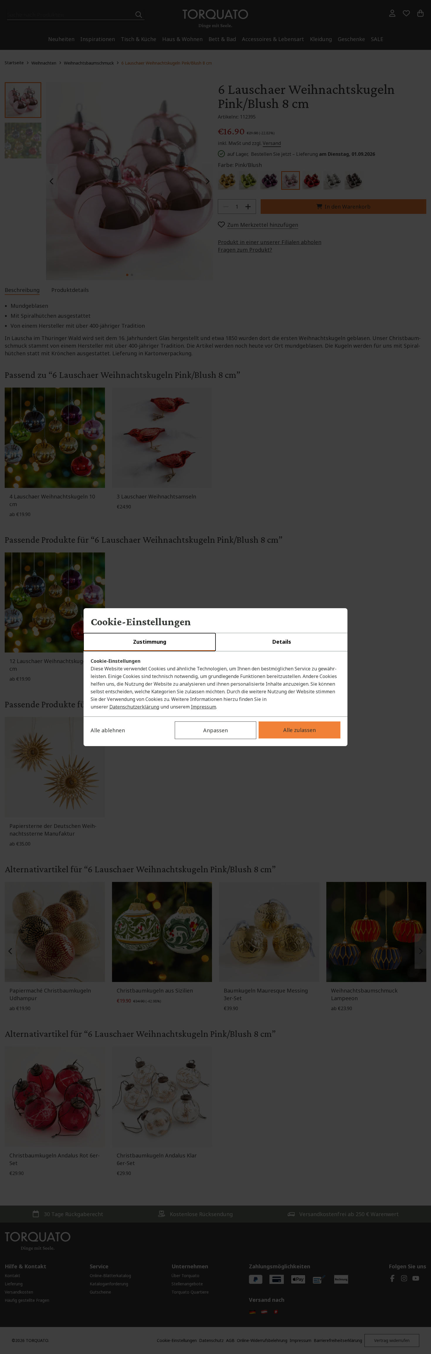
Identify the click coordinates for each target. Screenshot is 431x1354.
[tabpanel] (215, 683)
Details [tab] (281, 641)
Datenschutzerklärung (134, 707)
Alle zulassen (299, 729)
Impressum (203, 707)
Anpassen (215, 730)
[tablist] (215, 642)
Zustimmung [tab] (149, 641)
